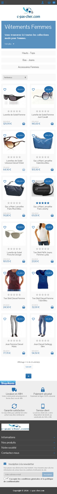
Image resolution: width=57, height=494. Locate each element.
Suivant (28, 366)
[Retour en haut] (28, 376)
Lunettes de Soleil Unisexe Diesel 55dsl (14, 162)
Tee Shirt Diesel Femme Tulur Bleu (42, 299)
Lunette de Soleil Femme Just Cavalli (43, 116)
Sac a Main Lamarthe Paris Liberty (42, 207)
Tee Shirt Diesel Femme (14, 298)
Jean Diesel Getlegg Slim (43, 345)
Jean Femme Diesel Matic (14, 345)
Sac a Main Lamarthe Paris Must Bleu (14, 207)
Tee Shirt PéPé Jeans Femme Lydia (42, 253)
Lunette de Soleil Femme (14, 114)
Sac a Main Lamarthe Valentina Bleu (42, 162)
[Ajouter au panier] (23, 123)
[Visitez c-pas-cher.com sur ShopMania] (7, 383)
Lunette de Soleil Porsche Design (14, 253)
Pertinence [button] (8, 77)
